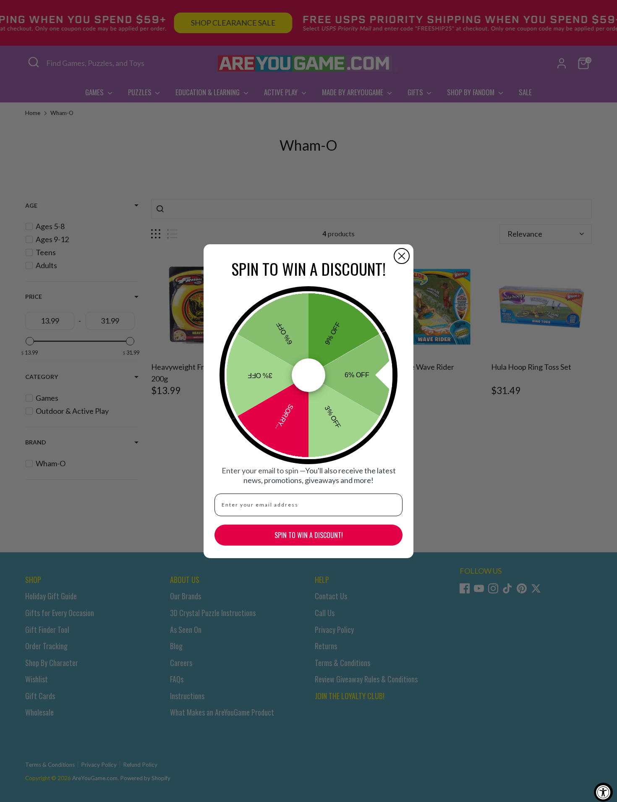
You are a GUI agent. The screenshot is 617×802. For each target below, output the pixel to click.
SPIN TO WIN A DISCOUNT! (309, 535)
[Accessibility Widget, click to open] (603, 792)
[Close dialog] (401, 256)
